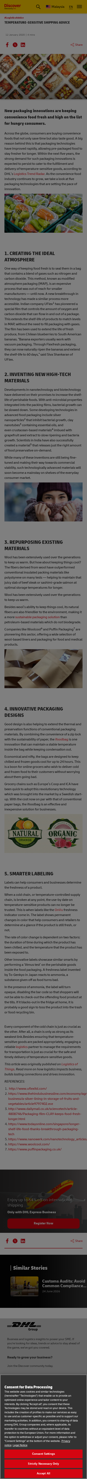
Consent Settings (43, 1453)
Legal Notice (20, 1445)
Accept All (43, 1473)
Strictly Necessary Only (43, 1463)
